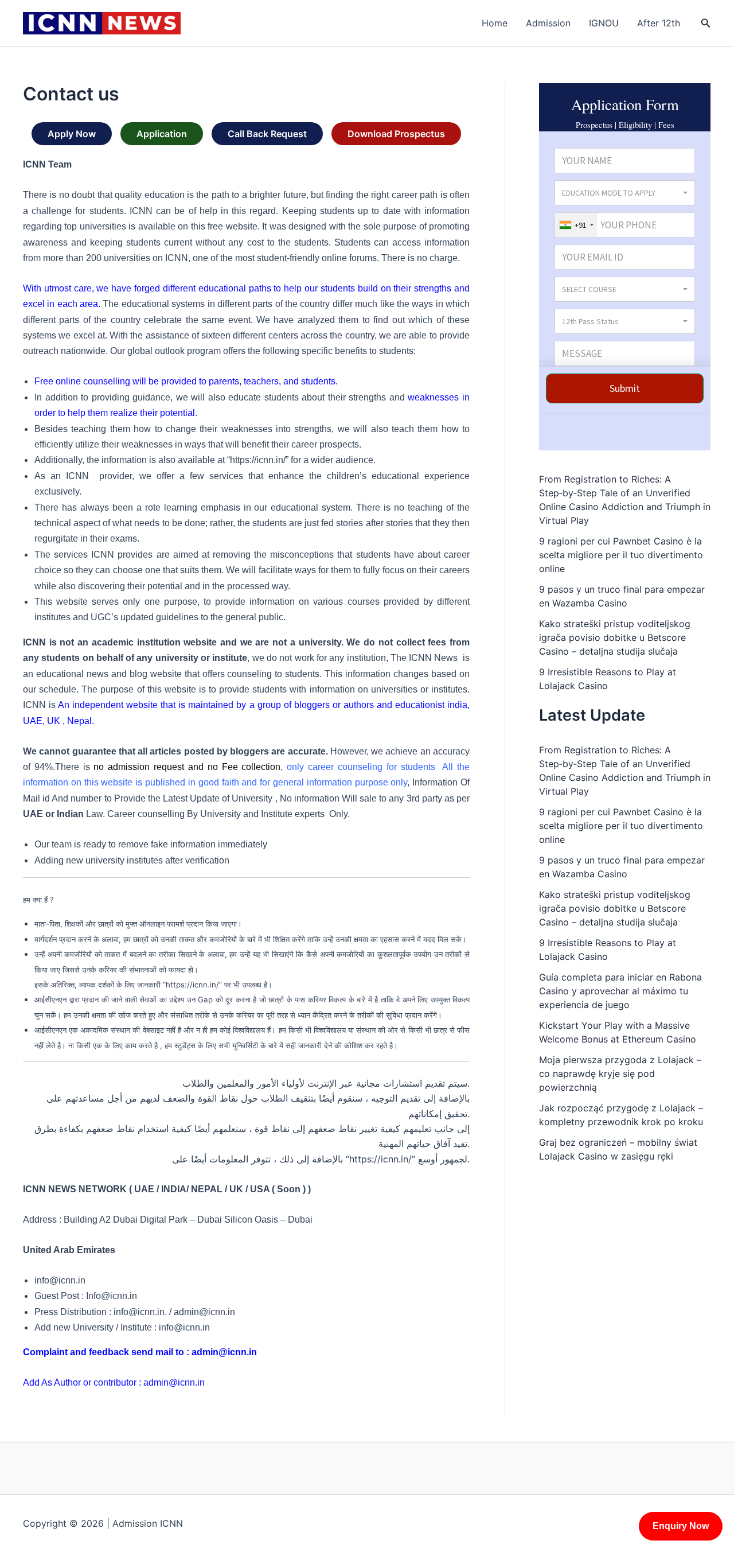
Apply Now (72, 133)
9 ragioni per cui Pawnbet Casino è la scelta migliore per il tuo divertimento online (621, 554)
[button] (706, 23)
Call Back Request (267, 133)
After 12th (658, 23)
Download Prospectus (396, 133)
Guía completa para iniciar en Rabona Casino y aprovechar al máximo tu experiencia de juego (620, 990)
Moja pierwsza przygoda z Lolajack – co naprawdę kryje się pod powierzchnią (620, 1073)
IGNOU (604, 23)
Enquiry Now (681, 1526)
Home (494, 23)
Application (161, 133)
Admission (548, 23)
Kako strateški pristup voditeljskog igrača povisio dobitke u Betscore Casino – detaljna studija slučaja (614, 637)
